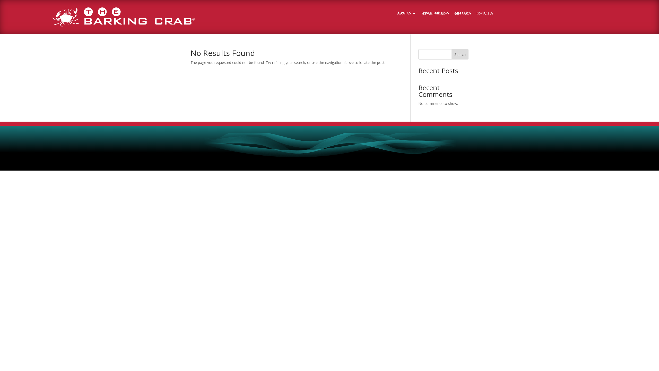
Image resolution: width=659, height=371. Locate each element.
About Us (404, 14)
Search (460, 54)
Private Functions (435, 14)
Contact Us (485, 14)
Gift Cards (463, 14)
